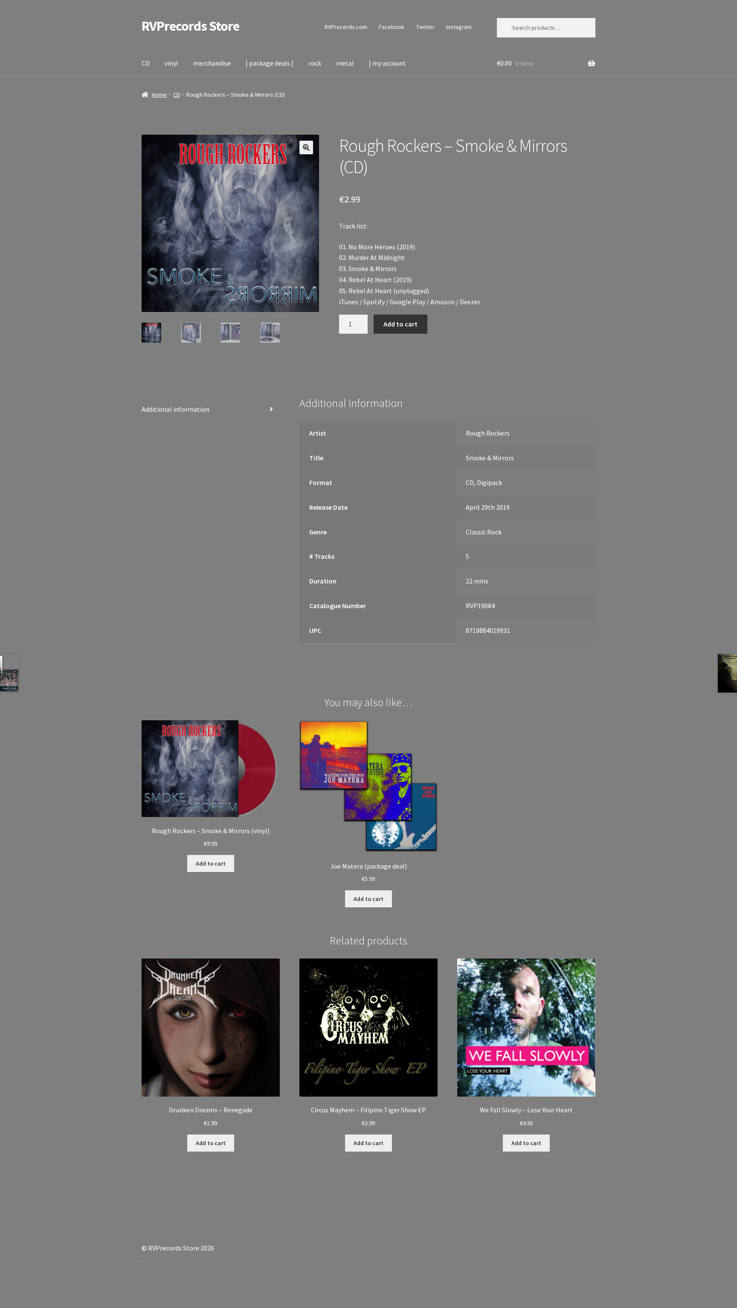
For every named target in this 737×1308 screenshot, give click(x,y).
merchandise (212, 63)
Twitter (425, 27)
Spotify (374, 301)
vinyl (171, 63)
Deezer (470, 301)
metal (345, 63)
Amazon (442, 301)
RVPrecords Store (190, 26)
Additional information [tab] (175, 409)
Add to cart (400, 324)
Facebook (391, 27)
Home (159, 94)
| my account (387, 63)
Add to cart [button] (211, 863)
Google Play (407, 301)
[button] (306, 147)
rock (314, 63)
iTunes (348, 301)
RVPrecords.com (346, 27)
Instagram (459, 27)
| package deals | (269, 63)
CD (146, 63)
